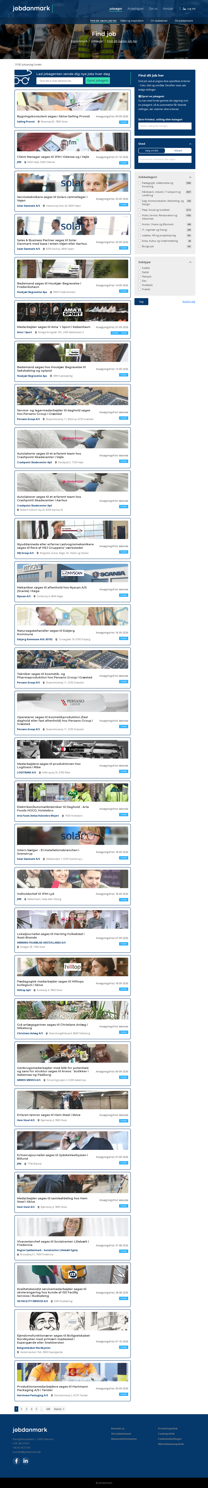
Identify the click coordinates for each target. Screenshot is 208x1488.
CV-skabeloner (159, 20)
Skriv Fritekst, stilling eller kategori (160, 119)
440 (48, 1409)
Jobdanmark (79, 41)
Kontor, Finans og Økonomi (157, 224)
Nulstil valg (188, 301)
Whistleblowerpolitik (171, 1444)
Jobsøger (115, 9)
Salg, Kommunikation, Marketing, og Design (163, 202)
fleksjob (146, 276)
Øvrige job (148, 246)
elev (144, 280)
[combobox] (165, 126)
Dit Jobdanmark (184, 20)
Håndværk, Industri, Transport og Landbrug (161, 193)
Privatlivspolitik (168, 1428)
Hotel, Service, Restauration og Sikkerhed (159, 217)
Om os (153, 9)
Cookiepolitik (166, 1433)
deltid (145, 272)
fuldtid (146, 268)
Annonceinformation (124, 1439)
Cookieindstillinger (170, 1439)
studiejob (147, 285)
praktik (146, 289)
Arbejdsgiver (136, 9)
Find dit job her (151, 75)
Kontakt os (118, 1428)
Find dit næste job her (103, 20)
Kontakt (168, 9)
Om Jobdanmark (121, 1433)
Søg (141, 301)
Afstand (178, 150)
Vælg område (151, 150)
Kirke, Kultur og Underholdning (160, 241)
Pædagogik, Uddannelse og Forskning (157, 184)
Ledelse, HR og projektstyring (159, 235)
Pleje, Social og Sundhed (155, 210)
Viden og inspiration (131, 20)
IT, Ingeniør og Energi (154, 229)
